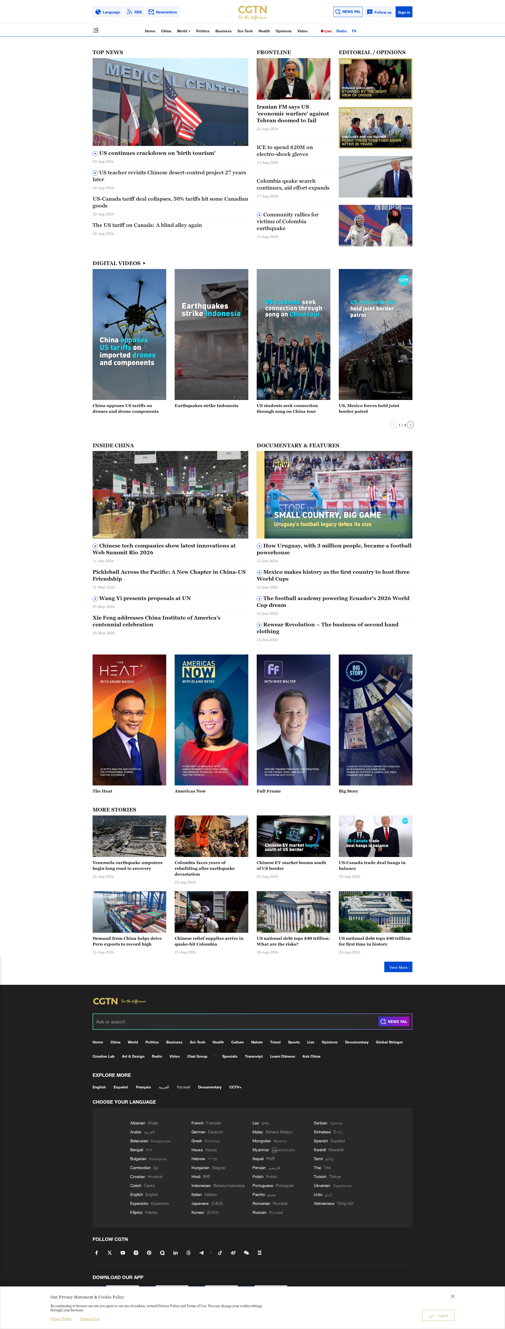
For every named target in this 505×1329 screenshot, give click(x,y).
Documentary (356, 1042)
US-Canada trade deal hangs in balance (372, 865)
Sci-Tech (245, 31)
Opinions (284, 31)
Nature (257, 1042)
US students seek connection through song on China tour (287, 408)
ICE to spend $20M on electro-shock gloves (285, 150)
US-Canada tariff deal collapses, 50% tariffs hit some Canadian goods (170, 202)
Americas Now (190, 791)
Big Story (348, 791)
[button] (235, 143)
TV (354, 31)
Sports (294, 1042)
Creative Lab (104, 1056)
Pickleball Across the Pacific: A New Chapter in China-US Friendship (169, 575)
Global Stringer (389, 1042)
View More (398, 967)
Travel (275, 1042)
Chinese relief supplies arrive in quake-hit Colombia (209, 941)
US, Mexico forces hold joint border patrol (369, 408)
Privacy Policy (61, 1319)
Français (143, 1087)
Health (264, 31)
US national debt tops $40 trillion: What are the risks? (293, 941)
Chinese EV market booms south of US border (291, 865)
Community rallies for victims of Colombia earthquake (288, 221)
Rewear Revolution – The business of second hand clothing (327, 628)
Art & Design (133, 1056)
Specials (230, 1056)
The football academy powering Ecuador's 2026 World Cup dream (333, 601)
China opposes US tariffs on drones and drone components (126, 408)
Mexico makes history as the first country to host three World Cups (333, 575)
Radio (341, 31)
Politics (203, 31)
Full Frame (269, 791)
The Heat (102, 791)
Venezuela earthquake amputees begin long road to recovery (128, 865)
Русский (183, 1087)
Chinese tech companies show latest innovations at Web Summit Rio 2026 (164, 549)
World (182, 31)
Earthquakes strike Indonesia (207, 405)
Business (223, 31)
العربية (164, 1087)
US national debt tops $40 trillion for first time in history (375, 941)
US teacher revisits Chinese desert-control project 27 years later (169, 175)
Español (121, 1087)
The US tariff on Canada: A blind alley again (147, 225)
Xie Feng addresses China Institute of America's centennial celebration (156, 621)
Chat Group (197, 1056)
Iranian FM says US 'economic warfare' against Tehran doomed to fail (293, 114)
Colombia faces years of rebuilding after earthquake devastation (205, 868)
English (99, 1087)
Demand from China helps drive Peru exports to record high (127, 941)
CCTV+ (235, 1087)
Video (302, 31)
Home (150, 31)
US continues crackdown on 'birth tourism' (156, 153)
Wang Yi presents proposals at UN (144, 598)
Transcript (254, 1056)
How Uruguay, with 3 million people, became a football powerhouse (334, 549)
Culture (237, 1042)
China (166, 31)
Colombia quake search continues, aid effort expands (293, 184)
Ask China (311, 1056)
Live (328, 31)
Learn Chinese (282, 1056)
